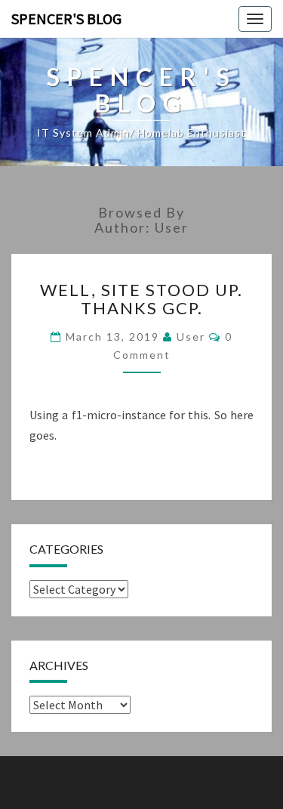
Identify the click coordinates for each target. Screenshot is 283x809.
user (191, 336)
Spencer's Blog (66, 18)
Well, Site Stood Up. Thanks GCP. (141, 298)
